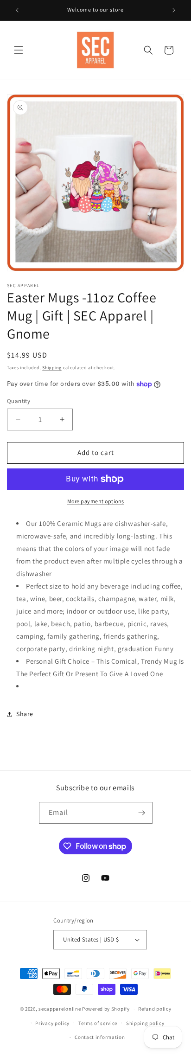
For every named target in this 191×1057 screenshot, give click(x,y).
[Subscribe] (142, 813)
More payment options (95, 501)
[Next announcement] (174, 10)
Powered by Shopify (106, 1009)
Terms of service (97, 1023)
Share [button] (24, 714)
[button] (18, 50)
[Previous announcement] (17, 10)
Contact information (100, 1037)
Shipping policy (145, 1023)
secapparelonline (59, 1009)
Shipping (52, 368)
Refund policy (154, 1009)
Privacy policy (52, 1023)
